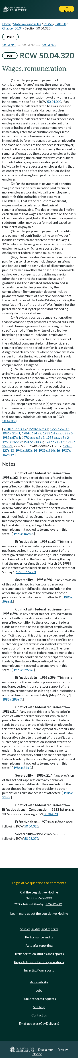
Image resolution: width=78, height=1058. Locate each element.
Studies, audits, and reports (39, 929)
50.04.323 (49, 45)
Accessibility (39, 982)
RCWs (48, 24)
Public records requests (39, 999)
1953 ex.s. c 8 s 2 (57, 437)
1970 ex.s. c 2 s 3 (33, 437)
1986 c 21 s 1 (11, 433)
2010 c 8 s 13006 (15, 429)
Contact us (39, 1015)
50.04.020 (31, 826)
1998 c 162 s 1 (38, 429)
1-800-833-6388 (54, 904)
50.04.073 (51, 814)
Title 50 (60, 24)
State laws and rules (27, 24)
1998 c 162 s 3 (26, 572)
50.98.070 (31, 838)
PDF (10, 55)
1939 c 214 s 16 (49, 450)
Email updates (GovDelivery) (39, 1023)
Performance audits (39, 937)
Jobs (39, 990)
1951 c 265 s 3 (12, 442)
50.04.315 (9, 45)
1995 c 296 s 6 (23, 670)
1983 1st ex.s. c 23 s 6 (58, 433)
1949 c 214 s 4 (33, 442)
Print (10, 36)
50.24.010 (54, 102)
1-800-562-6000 (39, 898)
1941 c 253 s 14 (26, 450)
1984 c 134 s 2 (31, 433)
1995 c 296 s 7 (12, 699)
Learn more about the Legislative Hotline (39, 913)
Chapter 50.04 (12, 28)
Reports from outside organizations (39, 962)
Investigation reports (39, 970)
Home (6, 24)
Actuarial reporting (39, 945)
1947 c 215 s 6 (54, 442)
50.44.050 (9, 421)
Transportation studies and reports (39, 954)
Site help (39, 1007)
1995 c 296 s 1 (59, 429)
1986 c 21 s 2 (22, 768)
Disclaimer (45, 1050)
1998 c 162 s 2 (23, 534)
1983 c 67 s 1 (11, 437)
